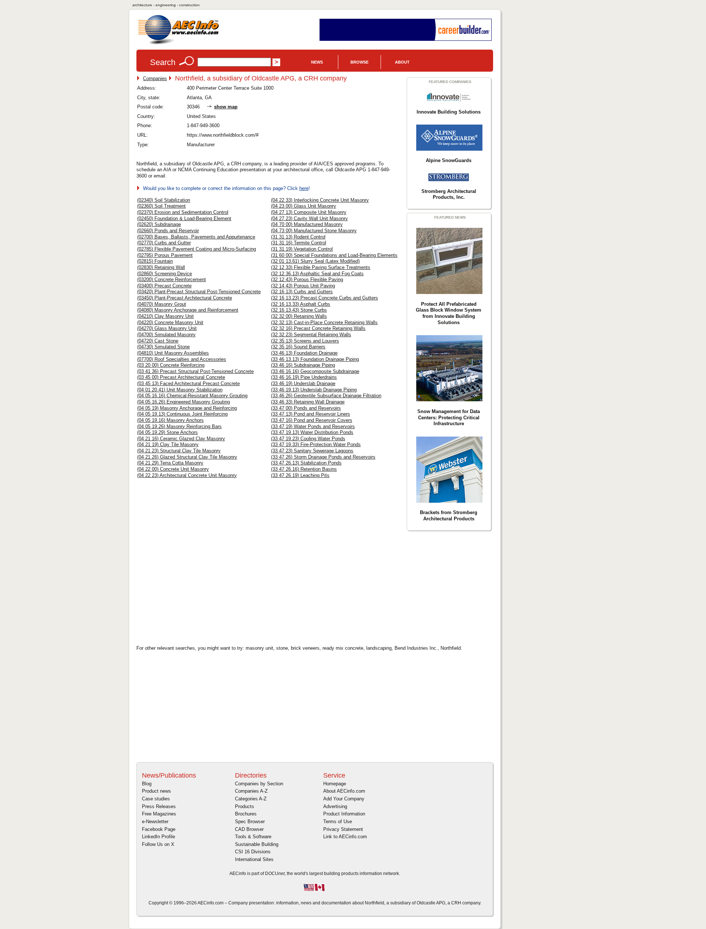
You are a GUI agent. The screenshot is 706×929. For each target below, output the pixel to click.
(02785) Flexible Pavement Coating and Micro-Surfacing (196, 249)
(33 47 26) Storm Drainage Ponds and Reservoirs (323, 457)
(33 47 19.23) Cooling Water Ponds (308, 438)
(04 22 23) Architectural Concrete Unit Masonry (187, 475)
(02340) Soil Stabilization (163, 200)
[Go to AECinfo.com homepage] (178, 43)
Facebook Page (158, 829)
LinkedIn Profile (158, 836)
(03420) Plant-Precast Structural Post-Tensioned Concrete (199, 291)
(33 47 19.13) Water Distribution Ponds (312, 432)
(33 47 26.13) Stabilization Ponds (306, 463)
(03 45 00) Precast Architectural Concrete (181, 377)
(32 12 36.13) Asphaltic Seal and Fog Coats (317, 273)
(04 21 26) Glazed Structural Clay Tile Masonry (187, 457)
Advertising (335, 806)
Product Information (344, 814)
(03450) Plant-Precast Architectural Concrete (184, 298)
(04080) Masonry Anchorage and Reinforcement (187, 310)
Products (244, 806)
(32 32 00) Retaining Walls (299, 316)
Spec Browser (250, 821)
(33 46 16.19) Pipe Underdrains (304, 377)
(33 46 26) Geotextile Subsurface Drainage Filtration (326, 395)
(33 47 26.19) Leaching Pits (300, 475)
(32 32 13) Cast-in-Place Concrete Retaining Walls (324, 322)
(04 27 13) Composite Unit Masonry (308, 212)
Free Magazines (159, 814)
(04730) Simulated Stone (163, 346)
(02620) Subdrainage (159, 224)
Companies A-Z (251, 791)
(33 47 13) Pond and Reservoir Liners (310, 414)
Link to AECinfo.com (345, 836)
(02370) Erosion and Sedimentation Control (182, 212)
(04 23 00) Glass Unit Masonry (303, 206)
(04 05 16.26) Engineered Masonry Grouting (183, 402)
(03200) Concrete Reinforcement (171, 279)
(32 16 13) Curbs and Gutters (302, 291)
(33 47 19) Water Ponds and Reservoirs (313, 426)
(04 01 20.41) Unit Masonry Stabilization (179, 389)
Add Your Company (343, 798)
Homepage (334, 783)
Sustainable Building (256, 844)
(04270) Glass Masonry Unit (167, 328)
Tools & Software (253, 836)
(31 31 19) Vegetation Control (302, 249)
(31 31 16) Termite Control (298, 242)
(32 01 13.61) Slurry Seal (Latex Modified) (315, 261)
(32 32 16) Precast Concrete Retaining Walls (318, 328)
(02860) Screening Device (164, 273)
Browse (359, 62)
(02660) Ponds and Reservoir (168, 230)
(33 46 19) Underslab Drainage (303, 383)
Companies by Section (259, 783)
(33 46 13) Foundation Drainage (304, 353)
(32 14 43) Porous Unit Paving (303, 285)
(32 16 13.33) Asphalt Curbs (300, 304)
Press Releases (159, 806)
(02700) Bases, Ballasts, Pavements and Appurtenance (196, 237)
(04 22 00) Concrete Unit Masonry (173, 469)
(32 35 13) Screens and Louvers (305, 341)
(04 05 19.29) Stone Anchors (167, 432)
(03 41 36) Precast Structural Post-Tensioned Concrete (195, 371)
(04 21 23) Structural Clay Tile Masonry (179, 450)
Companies (155, 78)
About (402, 62)
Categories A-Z (251, 798)
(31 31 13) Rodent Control (298, 237)
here (304, 188)
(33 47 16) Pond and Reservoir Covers (311, 420)
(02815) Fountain (155, 261)
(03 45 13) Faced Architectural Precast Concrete (188, 383)
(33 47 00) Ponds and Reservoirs (306, 408)
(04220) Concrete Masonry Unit (170, 322)
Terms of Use (337, 821)
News (317, 62)
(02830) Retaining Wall (161, 267)
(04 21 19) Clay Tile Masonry (168, 444)
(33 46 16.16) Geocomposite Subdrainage (315, 371)
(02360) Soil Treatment (161, 206)
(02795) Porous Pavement (165, 255)
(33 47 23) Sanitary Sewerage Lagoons (312, 450)
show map (226, 107)
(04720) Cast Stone (157, 341)
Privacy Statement (343, 829)
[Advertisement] (199, 586)
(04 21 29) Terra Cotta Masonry (170, 463)
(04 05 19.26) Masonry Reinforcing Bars (179, 426)
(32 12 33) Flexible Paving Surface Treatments (320, 267)
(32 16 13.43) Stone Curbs (299, 310)
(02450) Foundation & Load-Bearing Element (184, 218)
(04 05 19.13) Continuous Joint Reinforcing (182, 414)
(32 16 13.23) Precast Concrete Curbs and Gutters (324, 298)
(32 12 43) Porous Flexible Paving (307, 279)
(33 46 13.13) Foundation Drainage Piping (315, 359)
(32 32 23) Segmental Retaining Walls (311, 334)
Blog (146, 783)
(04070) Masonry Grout (161, 304)
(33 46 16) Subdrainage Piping (303, 365)
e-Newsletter (155, 821)
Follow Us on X (158, 844)
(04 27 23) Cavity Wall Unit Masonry (309, 218)
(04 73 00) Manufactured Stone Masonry (314, 230)
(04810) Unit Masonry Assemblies (173, 353)
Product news (156, 791)
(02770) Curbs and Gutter (164, 242)
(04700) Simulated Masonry (166, 334)
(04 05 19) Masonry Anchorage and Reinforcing (187, 408)
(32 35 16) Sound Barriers (298, 346)
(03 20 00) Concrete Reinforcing (170, 365)
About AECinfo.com (344, 791)
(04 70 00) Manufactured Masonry (307, 224)
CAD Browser (249, 829)
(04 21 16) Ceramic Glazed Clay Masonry (181, 438)
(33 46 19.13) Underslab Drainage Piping (314, 389)
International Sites (254, 859)
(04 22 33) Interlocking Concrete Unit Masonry (320, 200)
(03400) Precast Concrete (164, 285)
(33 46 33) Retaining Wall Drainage (308, 402)
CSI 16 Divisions (253, 851)
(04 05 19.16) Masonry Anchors (170, 420)
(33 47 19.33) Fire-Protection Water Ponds (316, 444)
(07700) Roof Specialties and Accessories (181, 359)
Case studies (156, 798)
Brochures (246, 814)
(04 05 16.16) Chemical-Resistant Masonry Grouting (192, 395)
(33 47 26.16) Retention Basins (304, 469)
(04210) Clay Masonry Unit (165, 316)
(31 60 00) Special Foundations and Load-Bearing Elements (334, 255)
